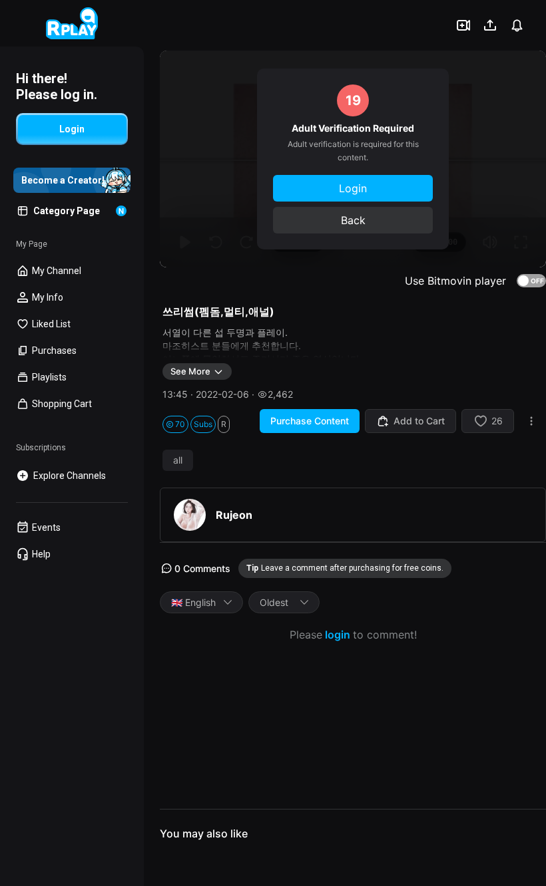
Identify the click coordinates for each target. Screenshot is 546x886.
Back (353, 220)
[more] (531, 421)
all (177, 460)
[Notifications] (516, 25)
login (337, 634)
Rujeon (234, 514)
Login (353, 188)
